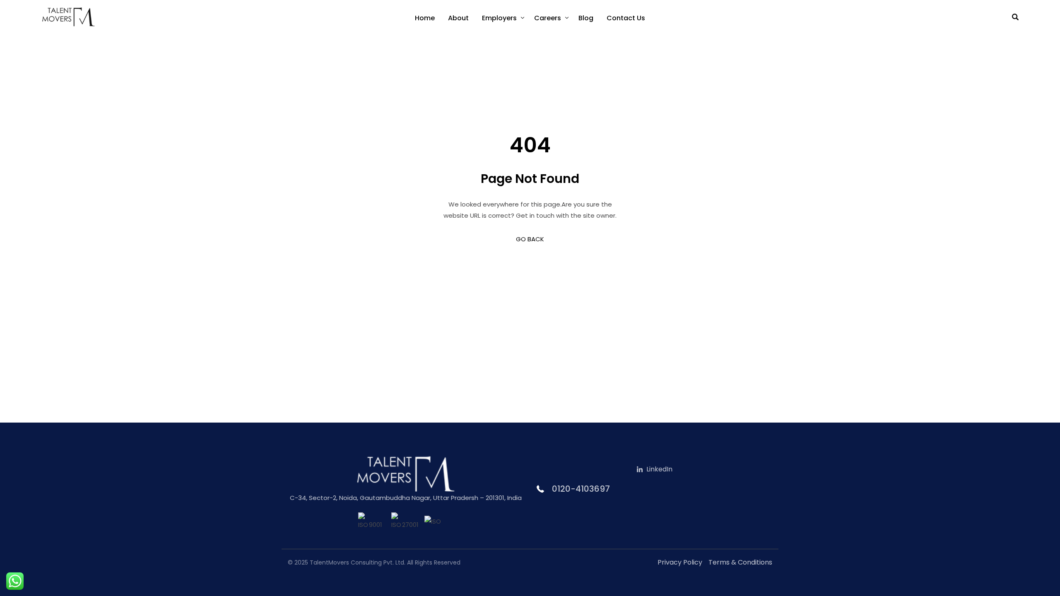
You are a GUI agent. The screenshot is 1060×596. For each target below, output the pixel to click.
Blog (585, 18)
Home (425, 18)
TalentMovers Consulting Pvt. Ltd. (357, 562)
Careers (547, 18)
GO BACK (530, 239)
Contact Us (626, 18)
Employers (499, 18)
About (458, 18)
